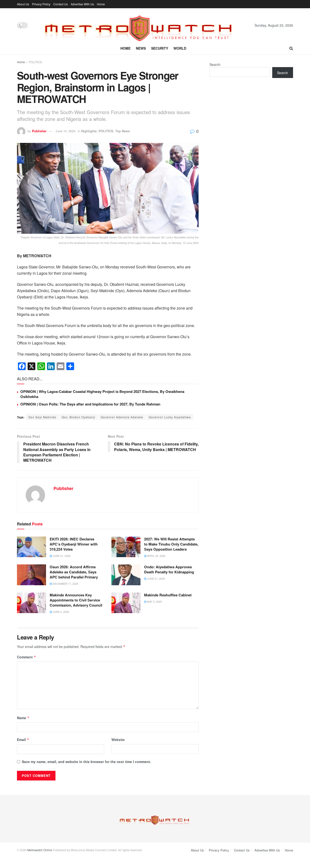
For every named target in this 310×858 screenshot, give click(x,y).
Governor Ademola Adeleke (122, 417)
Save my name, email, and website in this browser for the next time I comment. (86, 761)
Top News (122, 131)
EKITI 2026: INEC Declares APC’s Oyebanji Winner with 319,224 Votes (74, 544)
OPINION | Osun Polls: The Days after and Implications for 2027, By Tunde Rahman (90, 404)
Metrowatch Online (39, 850)
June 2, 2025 (60, 612)
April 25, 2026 (155, 556)
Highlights (89, 131)
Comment (26, 657)
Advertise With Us (82, 4)
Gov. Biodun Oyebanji (78, 417)
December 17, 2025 (65, 583)
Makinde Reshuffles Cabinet (168, 595)
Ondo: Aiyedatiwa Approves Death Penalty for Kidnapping (169, 569)
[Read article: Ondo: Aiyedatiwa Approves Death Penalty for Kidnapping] (125, 574)
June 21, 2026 (61, 556)
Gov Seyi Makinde (42, 417)
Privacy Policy (41, 4)
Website (118, 739)
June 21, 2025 (155, 578)
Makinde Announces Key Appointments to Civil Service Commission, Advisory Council (76, 600)
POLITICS (35, 62)
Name (23, 717)
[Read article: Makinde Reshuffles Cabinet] (125, 603)
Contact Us (60, 4)
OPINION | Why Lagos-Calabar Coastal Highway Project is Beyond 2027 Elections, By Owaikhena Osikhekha (102, 394)
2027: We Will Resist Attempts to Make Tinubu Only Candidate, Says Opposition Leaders (171, 544)
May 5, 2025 (154, 601)
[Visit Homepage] (141, 25)
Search (214, 64)
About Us (23, 4)
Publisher (39, 131)
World (179, 48)
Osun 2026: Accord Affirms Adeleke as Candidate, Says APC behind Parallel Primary (74, 572)
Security (159, 48)
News (141, 48)
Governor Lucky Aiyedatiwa (170, 417)
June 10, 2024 (65, 131)
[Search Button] (291, 48)
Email (23, 739)
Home (101, 4)
